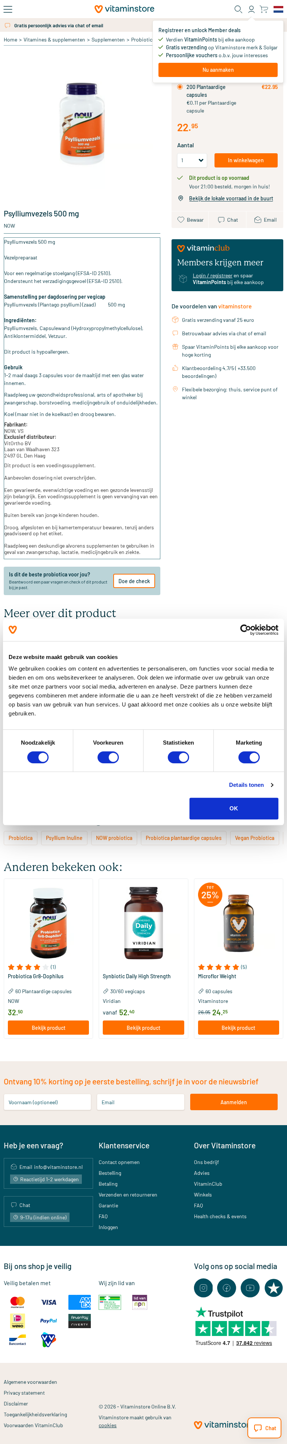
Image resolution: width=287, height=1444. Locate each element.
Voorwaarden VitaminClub (33, 1425)
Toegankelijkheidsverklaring (35, 1414)
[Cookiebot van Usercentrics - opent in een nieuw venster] (245, 629)
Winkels (203, 1194)
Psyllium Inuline (64, 838)
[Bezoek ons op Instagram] (203, 1287)
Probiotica (143, 39)
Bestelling (110, 1173)
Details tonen (246, 785)
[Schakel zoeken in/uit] (238, 9)
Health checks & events (220, 1216)
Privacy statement (24, 1392)
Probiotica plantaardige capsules (184, 838)
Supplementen (108, 39)
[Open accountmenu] (251, 9)
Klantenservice (124, 1145)
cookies (108, 1425)
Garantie (108, 1205)
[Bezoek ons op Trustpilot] (273, 1287)
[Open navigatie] (8, 9)
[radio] (180, 87)
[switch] (108, 757)
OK (233, 808)
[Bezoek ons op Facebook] (226, 1287)
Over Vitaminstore (225, 1145)
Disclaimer (16, 1403)
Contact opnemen (119, 1162)
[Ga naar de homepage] (124, 9)
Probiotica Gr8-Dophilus (36, 976)
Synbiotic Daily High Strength (137, 976)
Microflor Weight (217, 976)
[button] (48, 967)
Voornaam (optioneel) (33, 1102)
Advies (202, 1173)
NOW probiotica (114, 838)
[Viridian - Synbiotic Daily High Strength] (143, 923)
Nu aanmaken (218, 70)
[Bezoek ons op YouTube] (250, 1287)
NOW (9, 225)
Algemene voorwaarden (30, 1382)
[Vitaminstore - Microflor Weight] (238, 923)
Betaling (108, 1183)
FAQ (103, 1216)
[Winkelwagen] (263, 9)
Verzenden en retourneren (128, 1194)
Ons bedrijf (206, 1162)
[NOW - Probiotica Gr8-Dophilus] (48, 923)
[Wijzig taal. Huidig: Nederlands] (278, 9)
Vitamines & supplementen (54, 39)
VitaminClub (208, 1183)
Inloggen (108, 1227)
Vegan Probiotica (254, 838)
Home (10, 39)
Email (108, 1102)
